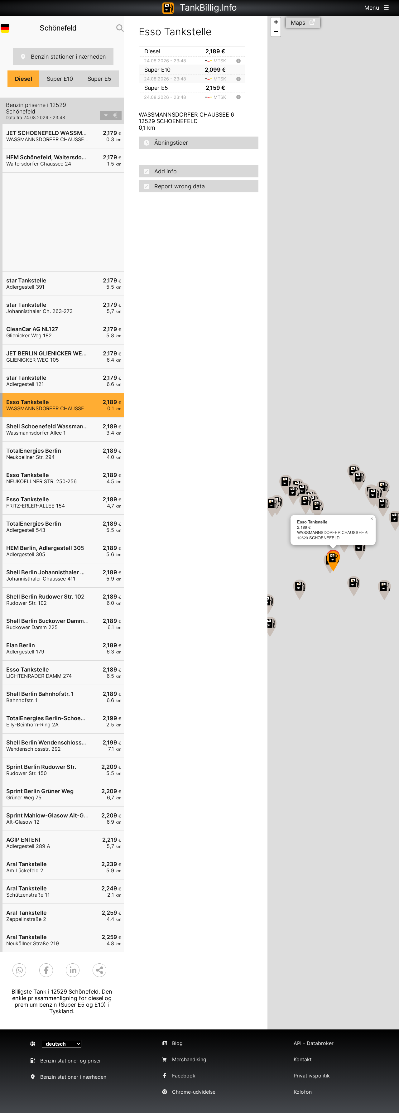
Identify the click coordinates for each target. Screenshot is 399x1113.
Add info (165, 171)
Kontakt (303, 1059)
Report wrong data (179, 186)
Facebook (183, 1075)
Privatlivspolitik (312, 1075)
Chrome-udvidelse (193, 1092)
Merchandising (189, 1059)
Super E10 (60, 78)
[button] (383, 507)
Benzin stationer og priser (70, 1061)
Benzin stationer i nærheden (68, 56)
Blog (177, 1043)
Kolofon (303, 1092)
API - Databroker (314, 1043)
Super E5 (99, 78)
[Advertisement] (66, 222)
